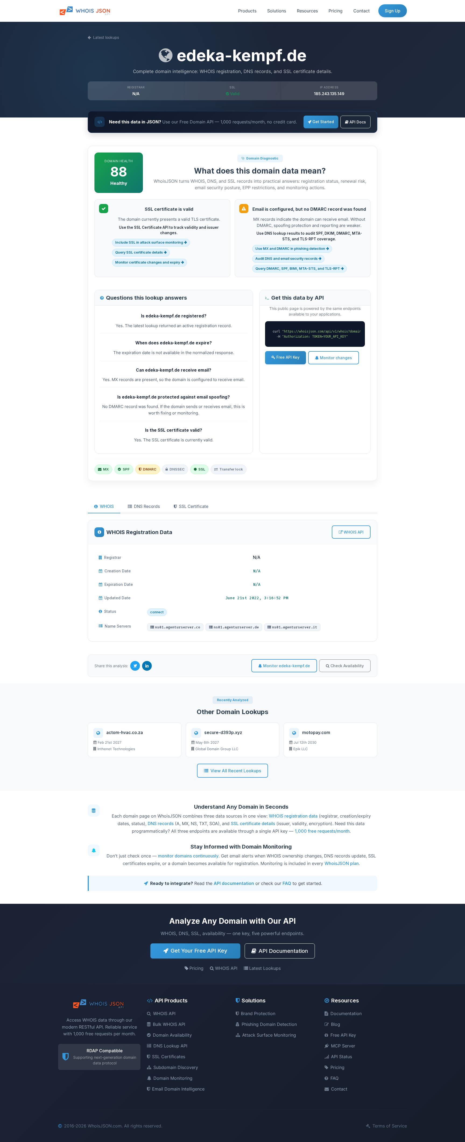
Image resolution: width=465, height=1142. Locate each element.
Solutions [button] (276, 10)
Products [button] (247, 10)
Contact (361, 10)
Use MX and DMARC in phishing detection (290, 249)
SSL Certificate (193, 506)
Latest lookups (106, 37)
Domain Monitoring (172, 1078)
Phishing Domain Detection (269, 1024)
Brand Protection (258, 1013)
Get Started (323, 121)
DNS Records (147, 506)
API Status (341, 1056)
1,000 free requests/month (322, 831)
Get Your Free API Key (199, 950)
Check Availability (347, 665)
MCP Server (343, 1045)
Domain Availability (172, 1035)
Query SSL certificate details (139, 252)
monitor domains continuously (188, 856)
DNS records (161, 823)
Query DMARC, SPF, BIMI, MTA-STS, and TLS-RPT (297, 269)
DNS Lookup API (170, 1045)
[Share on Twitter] (135, 666)
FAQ (287, 883)
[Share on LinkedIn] (147, 666)
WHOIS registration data (293, 816)
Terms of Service (389, 1126)
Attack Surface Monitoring (269, 1035)
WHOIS (107, 506)
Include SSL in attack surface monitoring (149, 242)
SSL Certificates (168, 1056)
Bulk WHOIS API (169, 1024)
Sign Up (392, 10)
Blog (335, 1024)
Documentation (346, 1013)
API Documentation (283, 951)
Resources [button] (307, 10)
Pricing (336, 10)
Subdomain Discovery (175, 1067)
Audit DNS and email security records (286, 259)
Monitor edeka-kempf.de (286, 665)
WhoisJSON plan (342, 863)
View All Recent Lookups (235, 770)
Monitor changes (336, 357)
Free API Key (288, 357)
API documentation (234, 883)
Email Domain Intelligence (178, 1089)
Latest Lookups (265, 968)
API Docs (358, 122)
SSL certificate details (253, 823)
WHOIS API (354, 532)
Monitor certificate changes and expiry (147, 262)
